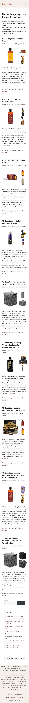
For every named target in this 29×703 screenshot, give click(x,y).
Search (6, 600)
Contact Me (20, 697)
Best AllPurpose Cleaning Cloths (13, 616)
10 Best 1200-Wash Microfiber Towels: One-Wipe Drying (12, 540)
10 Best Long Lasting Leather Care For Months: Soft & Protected (13, 475)
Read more (6, 145)
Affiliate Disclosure (11, 697)
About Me (10, 694)
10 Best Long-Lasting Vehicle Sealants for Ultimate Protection (11, 345)
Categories (7, 656)
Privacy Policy (17, 694)
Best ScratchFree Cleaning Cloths (14, 619)
